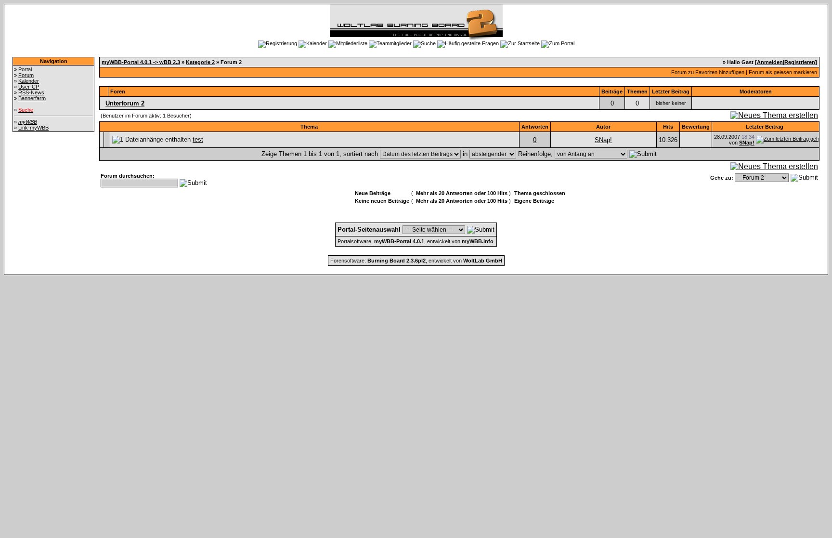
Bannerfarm (32, 98)
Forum (26, 75)
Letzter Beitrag (764, 127)
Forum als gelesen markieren (783, 72)
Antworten (534, 127)
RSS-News (31, 92)
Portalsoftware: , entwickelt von (416, 241)
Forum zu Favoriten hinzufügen (707, 72)
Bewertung (696, 127)
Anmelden (770, 62)
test (198, 139)
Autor (603, 127)
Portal (25, 69)
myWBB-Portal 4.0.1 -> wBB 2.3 (141, 62)
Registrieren (799, 62)
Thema (309, 127)
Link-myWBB (33, 128)
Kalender (28, 81)
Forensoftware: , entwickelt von (416, 260)
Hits (668, 127)
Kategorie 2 (200, 62)
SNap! (603, 140)
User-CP (28, 87)
